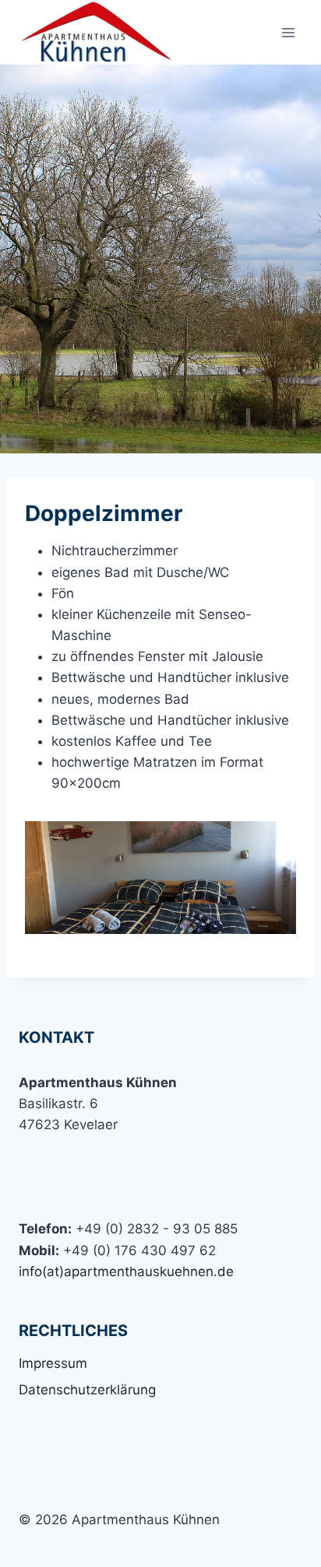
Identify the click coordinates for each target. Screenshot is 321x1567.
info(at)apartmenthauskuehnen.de (126, 1271)
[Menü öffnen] (287, 32)
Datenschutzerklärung (87, 1389)
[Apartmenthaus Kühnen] (97, 32)
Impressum (53, 1363)
